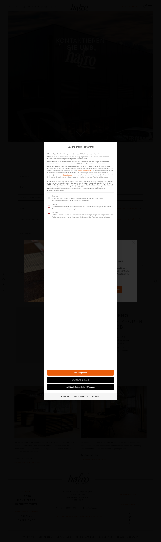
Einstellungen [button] (67, 175)
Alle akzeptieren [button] (80, 373)
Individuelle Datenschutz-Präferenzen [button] (80, 387)
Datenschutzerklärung (85, 170)
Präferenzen (65, 396)
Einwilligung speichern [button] (80, 380)
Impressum (96, 396)
